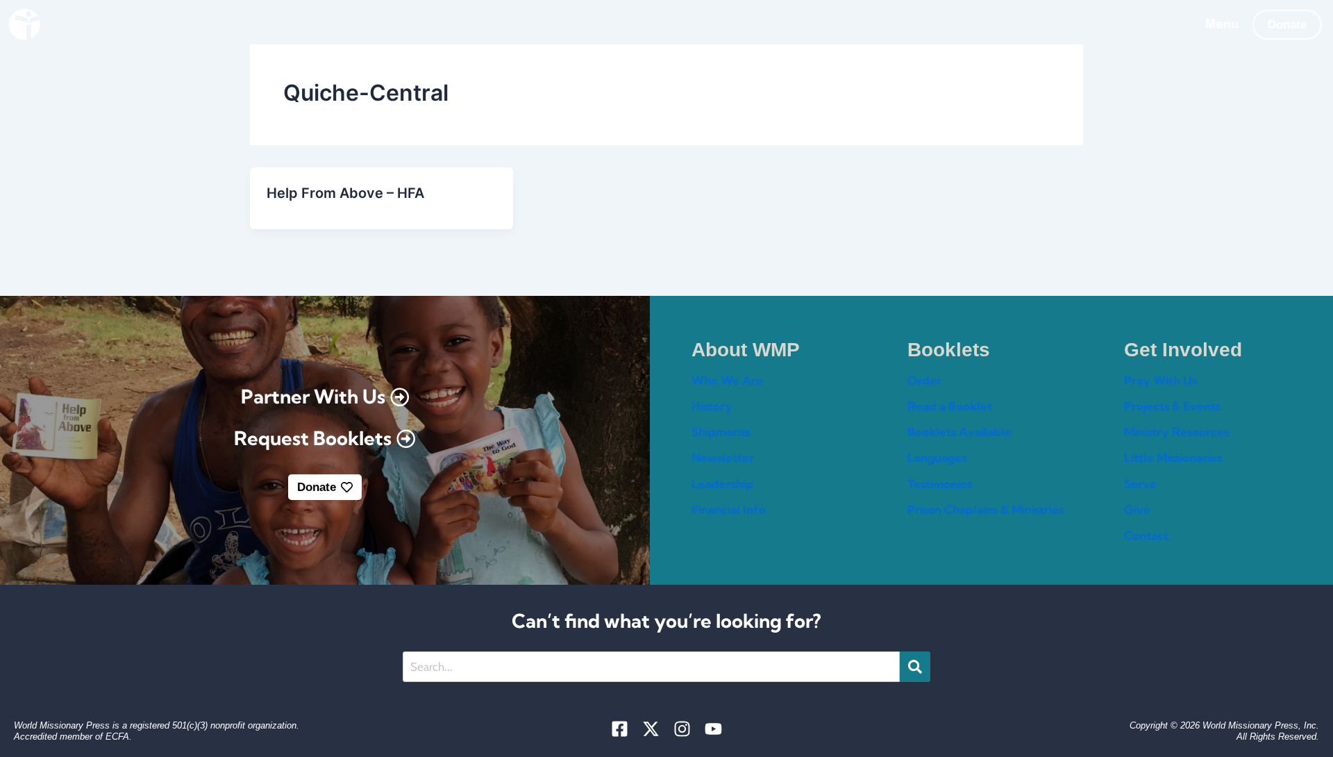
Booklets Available (959, 431)
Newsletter (722, 457)
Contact (1146, 535)
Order (924, 380)
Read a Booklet (949, 406)
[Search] (915, 666)
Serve (1140, 483)
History (711, 406)
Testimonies (939, 483)
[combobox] (651, 666)
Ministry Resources (1176, 431)
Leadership (722, 483)
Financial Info (728, 509)
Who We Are (727, 380)
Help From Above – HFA (345, 193)
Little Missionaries (1173, 457)
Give (1137, 509)
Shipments (720, 431)
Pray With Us (1160, 380)
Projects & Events (1172, 406)
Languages (936, 457)
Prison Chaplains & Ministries (985, 509)
